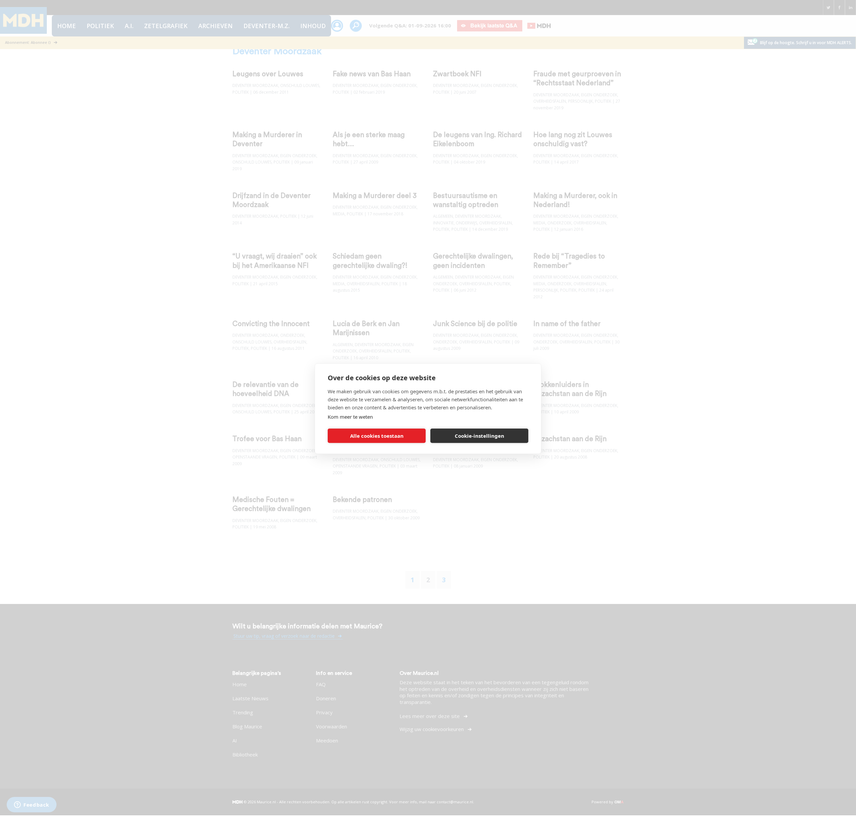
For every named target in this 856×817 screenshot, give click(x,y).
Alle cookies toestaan (377, 435)
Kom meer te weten (350, 416)
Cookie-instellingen (479, 435)
